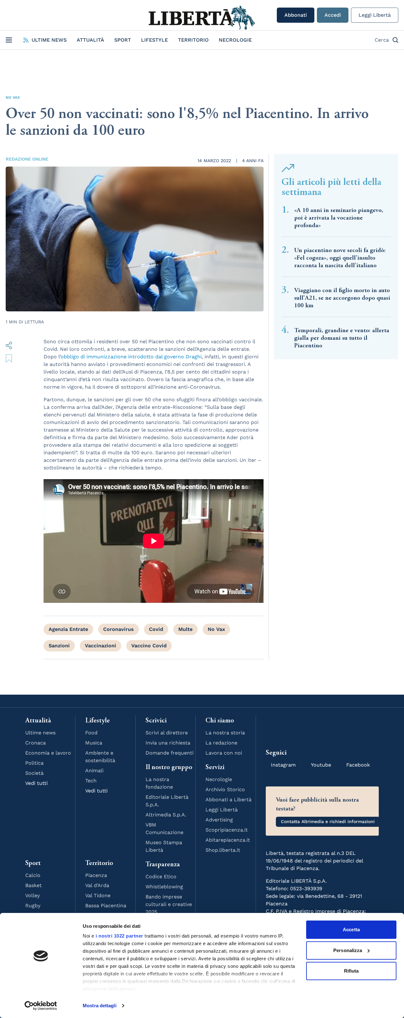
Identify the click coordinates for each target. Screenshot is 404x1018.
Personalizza (347, 950)
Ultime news (40, 733)
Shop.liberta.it (222, 850)
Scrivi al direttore (167, 733)
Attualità (90, 40)
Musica (93, 743)
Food (91, 733)
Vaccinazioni (100, 646)
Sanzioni (59, 646)
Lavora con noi (223, 753)
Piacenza (96, 875)
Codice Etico (161, 877)
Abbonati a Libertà (228, 800)
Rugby (32, 906)
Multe (185, 629)
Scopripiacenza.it (226, 830)
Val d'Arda (97, 885)
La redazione (221, 743)
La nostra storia (225, 733)
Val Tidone (97, 895)
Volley (32, 895)
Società (34, 773)
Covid (156, 629)
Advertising (219, 820)
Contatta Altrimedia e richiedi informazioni (328, 821)
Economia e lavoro (48, 753)
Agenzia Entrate (68, 629)
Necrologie (235, 40)
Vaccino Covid (149, 646)
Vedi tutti (36, 783)
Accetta (351, 929)
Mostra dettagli (99, 1005)
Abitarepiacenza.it (227, 840)
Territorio (193, 40)
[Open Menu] (9, 40)
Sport (122, 40)
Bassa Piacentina (105, 906)
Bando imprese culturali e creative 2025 (169, 904)
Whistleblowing (164, 887)
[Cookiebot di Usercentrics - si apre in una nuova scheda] (40, 1005)
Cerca (382, 40)
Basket (33, 885)
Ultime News (49, 40)
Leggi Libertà (375, 15)
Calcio (32, 875)
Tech (91, 781)
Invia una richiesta (168, 743)
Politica (34, 763)
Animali (94, 771)
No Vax (13, 97)
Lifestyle (154, 40)
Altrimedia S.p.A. (166, 815)
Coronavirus (118, 629)
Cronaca (35, 743)
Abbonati (295, 15)
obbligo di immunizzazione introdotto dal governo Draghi (131, 357)
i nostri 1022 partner (119, 936)
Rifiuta (351, 971)
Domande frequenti (169, 753)
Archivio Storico (225, 789)
